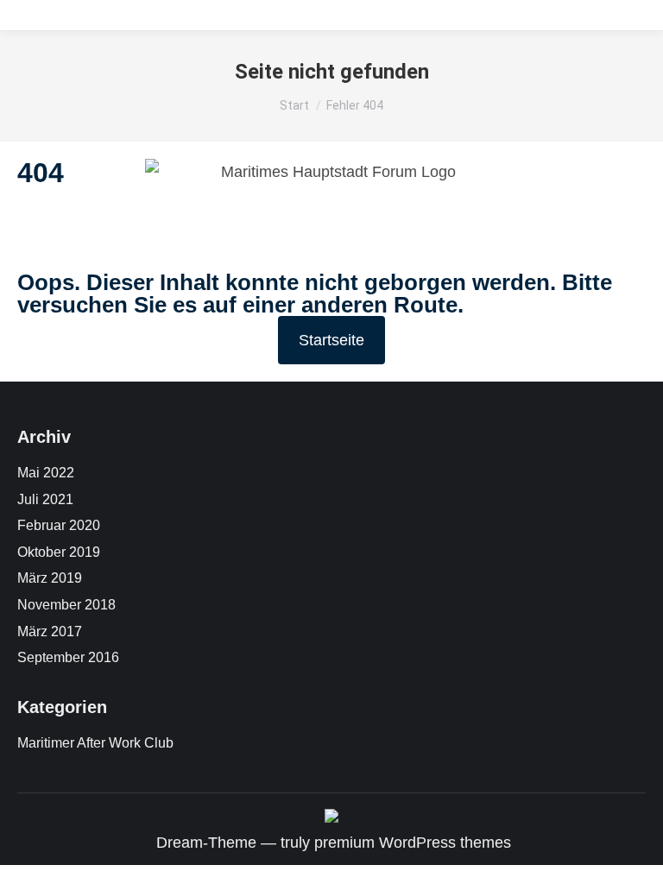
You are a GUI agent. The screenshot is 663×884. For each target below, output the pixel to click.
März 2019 (49, 578)
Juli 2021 (45, 499)
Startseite (331, 340)
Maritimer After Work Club (95, 743)
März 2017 (49, 631)
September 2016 (68, 657)
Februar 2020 (58, 525)
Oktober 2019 (58, 552)
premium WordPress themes (412, 842)
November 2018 (66, 604)
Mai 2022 (45, 472)
